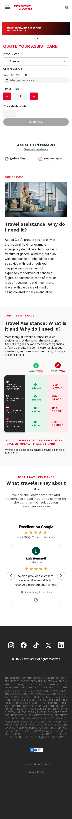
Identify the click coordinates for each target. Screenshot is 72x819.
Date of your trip (16, 74)
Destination (12, 54)
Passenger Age (14, 105)
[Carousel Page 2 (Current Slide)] (37, 38)
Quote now (36, 121)
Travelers (11, 89)
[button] (7, 96)
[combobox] (36, 62)
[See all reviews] (19, 159)
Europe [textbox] (14, 61)
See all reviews (36, 149)
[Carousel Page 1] (34, 38)
